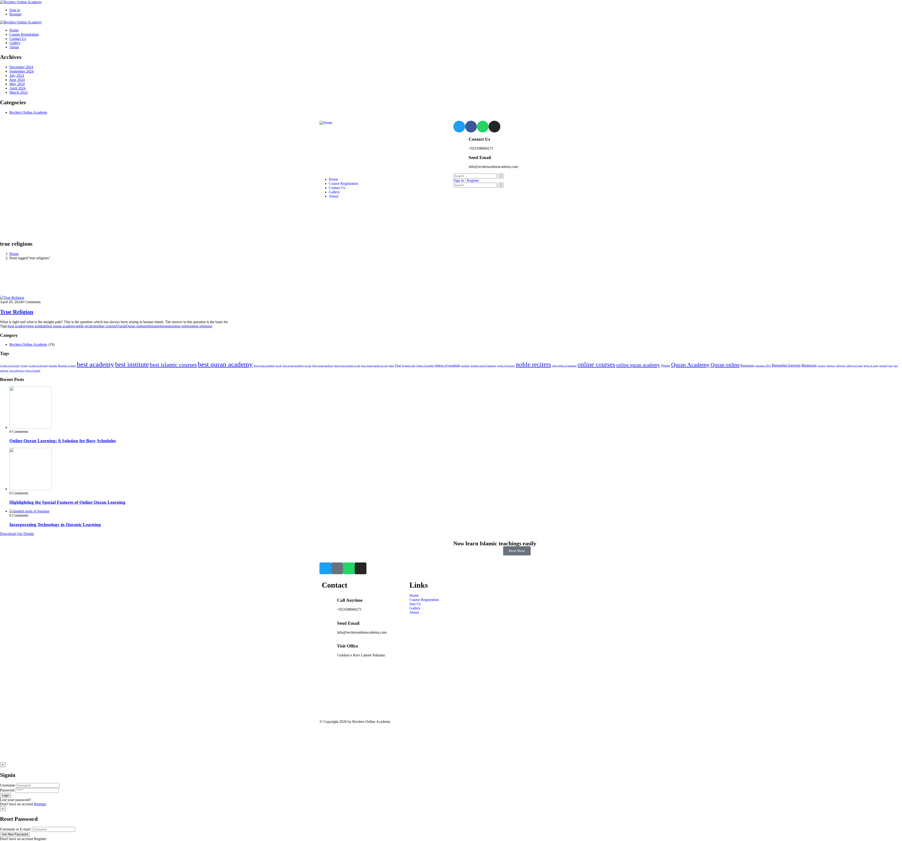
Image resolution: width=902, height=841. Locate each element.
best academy (18, 326)
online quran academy (638, 365)
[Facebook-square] (337, 568)
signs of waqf (871, 365)
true (172, 326)
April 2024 (17, 88)
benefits (53, 365)
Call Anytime (349, 600)
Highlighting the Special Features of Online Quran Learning (67, 502)
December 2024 (21, 67)
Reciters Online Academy (28, 112)
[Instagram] (494, 126)
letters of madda (425, 365)
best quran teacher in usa (374, 365)
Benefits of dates (67, 365)
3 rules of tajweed (9, 365)
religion (151, 326)
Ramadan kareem (786, 365)
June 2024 (17, 80)
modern (465, 365)
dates (391, 365)
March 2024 (18, 92)
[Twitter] (459, 126)
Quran (121, 326)
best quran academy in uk (268, 365)
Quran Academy (690, 364)
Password (7, 790)
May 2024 (17, 84)
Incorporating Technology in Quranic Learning (55, 524)
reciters (821, 365)
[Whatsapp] (483, 126)
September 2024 (21, 71)
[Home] (325, 123)
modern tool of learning (483, 365)
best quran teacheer (322, 365)
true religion (184, 326)
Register (40, 804)
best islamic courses (173, 364)
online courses (106, 326)
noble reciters (85, 326)
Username (7, 785)
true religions (202, 326)
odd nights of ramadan (564, 365)
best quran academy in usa (297, 365)
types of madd (32, 370)
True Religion (16, 312)
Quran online (135, 326)
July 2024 (16, 76)
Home (14, 254)
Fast (398, 365)
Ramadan (747, 365)
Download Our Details (17, 534)
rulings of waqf (854, 365)
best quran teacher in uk (347, 365)
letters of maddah (447, 365)
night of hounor (506, 365)
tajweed (883, 365)
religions (163, 326)
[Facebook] (471, 126)
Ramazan (809, 365)
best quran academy (61, 326)
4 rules (23, 365)
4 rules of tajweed (38, 365)
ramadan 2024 (763, 365)
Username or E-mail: (15, 829)
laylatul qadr (409, 365)
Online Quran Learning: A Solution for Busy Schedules (62, 440)
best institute (37, 326)
